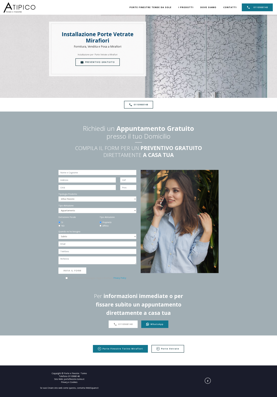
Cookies (73, 382)
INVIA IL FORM (72, 270)
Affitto (105, 225)
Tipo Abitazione (66, 205)
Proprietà (106, 222)
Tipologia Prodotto (67, 194)
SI (62, 222)
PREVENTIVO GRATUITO (100, 62)
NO (62, 225)
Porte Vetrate (170, 348)
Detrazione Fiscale (67, 217)
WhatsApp (156, 324)
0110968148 (260, 7)
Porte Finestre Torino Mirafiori (123, 348)
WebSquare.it (92, 387)
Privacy (64, 382)
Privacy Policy (119, 278)
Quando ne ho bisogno (69, 231)
